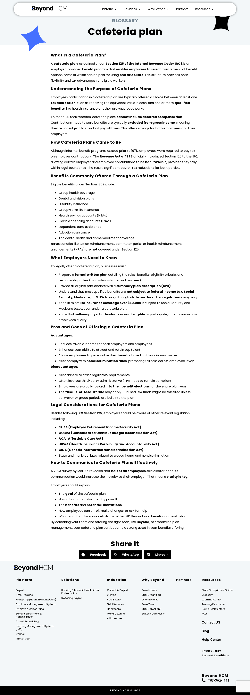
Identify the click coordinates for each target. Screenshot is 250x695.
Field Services (115, 604)
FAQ (204, 613)
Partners (184, 580)
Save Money (149, 590)
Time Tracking (24, 595)
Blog (205, 631)
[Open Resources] (212, 9)
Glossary (207, 595)
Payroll (20, 590)
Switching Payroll (71, 598)
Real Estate (114, 599)
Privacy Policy (211, 651)
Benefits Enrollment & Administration (29, 615)
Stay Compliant (151, 609)
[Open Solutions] (139, 9)
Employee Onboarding (30, 609)
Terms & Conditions (215, 655)
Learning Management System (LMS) (35, 627)
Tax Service (23, 638)
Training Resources (213, 604)
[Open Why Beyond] (167, 9)
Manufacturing (116, 613)
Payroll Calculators (213, 609)
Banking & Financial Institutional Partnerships (80, 591)
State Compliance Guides (217, 590)
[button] (94, 554)
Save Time (148, 604)
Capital (20, 634)
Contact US (211, 622)
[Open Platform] (115, 9)
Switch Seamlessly (153, 613)
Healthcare (114, 609)
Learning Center (211, 599)
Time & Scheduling (27, 621)
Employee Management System (35, 604)
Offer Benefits (150, 599)
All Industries (114, 618)
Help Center (211, 639)
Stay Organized (151, 595)
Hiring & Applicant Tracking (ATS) (36, 599)
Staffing (111, 595)
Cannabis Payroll (117, 590)
